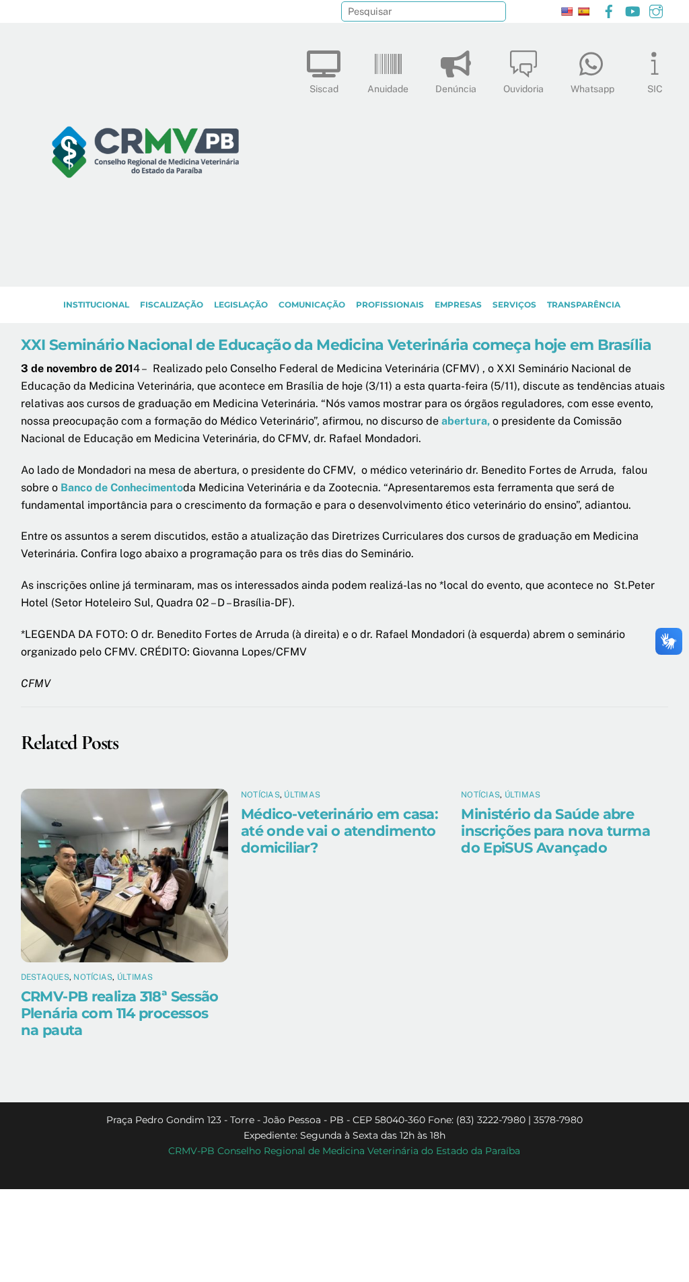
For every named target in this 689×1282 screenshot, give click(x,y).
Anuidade (387, 88)
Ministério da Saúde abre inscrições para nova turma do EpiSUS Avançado (555, 831)
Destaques (45, 977)
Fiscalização (171, 304)
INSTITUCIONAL (96, 304)
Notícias (92, 977)
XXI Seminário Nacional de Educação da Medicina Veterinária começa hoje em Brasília (336, 344)
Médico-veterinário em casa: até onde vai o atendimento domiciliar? (339, 831)
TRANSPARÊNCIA (583, 304)
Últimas (135, 977)
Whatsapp (592, 88)
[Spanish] (583, 11)
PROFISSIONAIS (390, 304)
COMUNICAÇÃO (312, 304)
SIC (655, 88)
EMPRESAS (458, 304)
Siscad (324, 88)
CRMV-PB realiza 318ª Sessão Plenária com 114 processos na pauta (120, 1013)
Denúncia (455, 88)
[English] (566, 11)
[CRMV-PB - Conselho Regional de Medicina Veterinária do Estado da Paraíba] (145, 270)
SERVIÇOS (514, 304)
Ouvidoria (523, 88)
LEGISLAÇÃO (241, 304)
